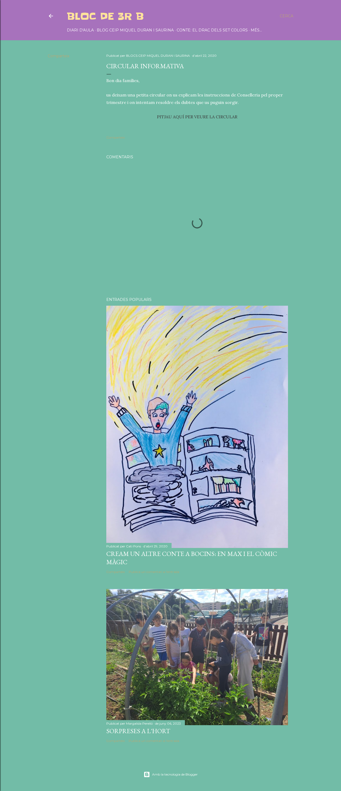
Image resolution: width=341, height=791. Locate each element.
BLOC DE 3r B (105, 16)
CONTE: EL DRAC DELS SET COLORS (212, 30)
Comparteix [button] (58, 56)
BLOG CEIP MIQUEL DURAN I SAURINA (135, 30)
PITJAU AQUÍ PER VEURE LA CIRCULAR (197, 116)
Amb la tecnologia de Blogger (175, 774)
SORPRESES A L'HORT (138, 731)
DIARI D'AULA (80, 30)
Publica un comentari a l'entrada (154, 572)
